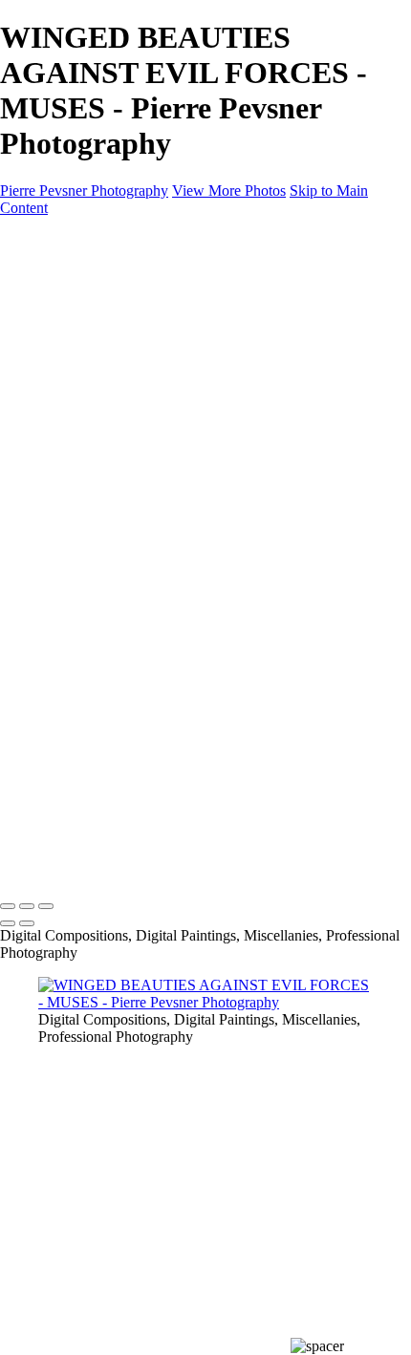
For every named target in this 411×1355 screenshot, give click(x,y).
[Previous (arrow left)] (7, 923)
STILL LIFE (115, 341)
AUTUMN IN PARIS (144, 565)
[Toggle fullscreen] (26, 906)
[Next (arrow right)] (26, 923)
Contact (61, 599)
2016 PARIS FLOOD (143, 548)
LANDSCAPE (122, 462)
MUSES (102, 393)
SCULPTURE (121, 376)
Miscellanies (75, 513)
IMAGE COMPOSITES (113, 290)
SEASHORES (121, 496)
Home (57, 273)
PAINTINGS (78, 427)
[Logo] (92, 240)
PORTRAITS (118, 410)
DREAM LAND (128, 324)
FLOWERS (112, 479)
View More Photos (229, 190)
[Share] (46, 618)
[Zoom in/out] (46, 906)
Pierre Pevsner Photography (84, 190)
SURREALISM (125, 358)
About (57, 582)
